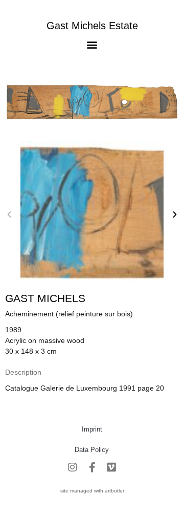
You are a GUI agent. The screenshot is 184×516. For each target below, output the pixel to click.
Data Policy (92, 450)
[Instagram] (72, 467)
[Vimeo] (111, 467)
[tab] (23, 372)
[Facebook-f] (92, 467)
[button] (92, 44)
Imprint (92, 429)
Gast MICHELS (45, 298)
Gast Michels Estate (92, 25)
